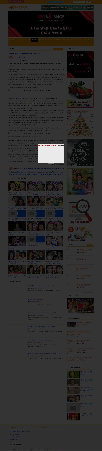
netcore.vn (52, 163)
